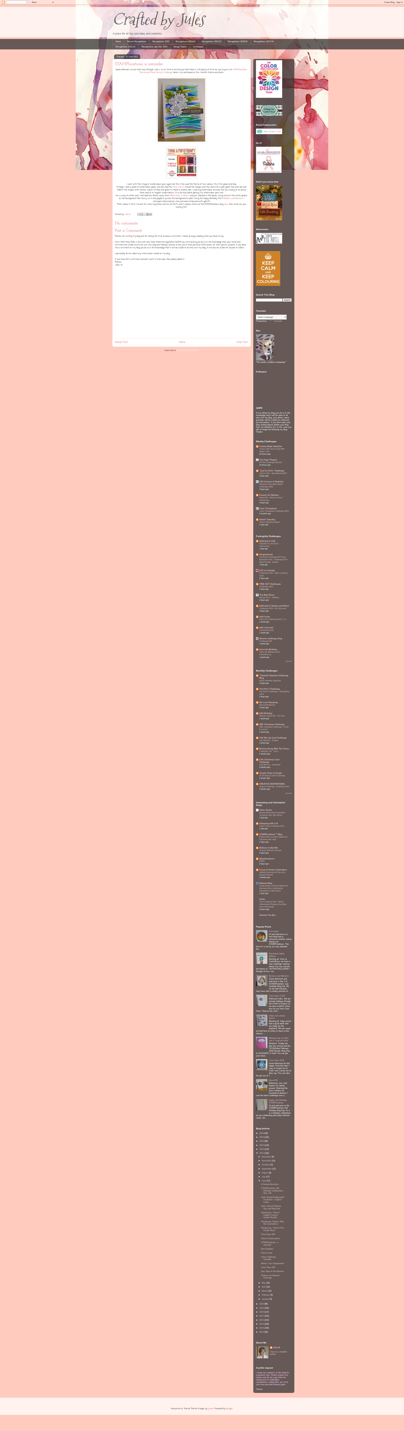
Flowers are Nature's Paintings (270, 1276)
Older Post (242, 342)
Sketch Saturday (267, 519)
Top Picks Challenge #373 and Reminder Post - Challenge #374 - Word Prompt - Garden (274, 559)
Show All (288, 661)
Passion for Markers (269, 495)
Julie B (276, 1347)
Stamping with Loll (268, 823)
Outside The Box (267, 915)
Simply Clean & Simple (270, 773)
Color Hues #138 (276, 1060)
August (265, 1173)
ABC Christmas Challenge (272, 724)
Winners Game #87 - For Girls (272, 716)
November (267, 1160)
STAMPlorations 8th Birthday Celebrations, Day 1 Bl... (272, 1190)
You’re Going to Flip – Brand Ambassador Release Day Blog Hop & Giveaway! (272, 904)
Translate (278, 321)
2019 (261, 1308)
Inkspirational (266, 554)
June (264, 1181)
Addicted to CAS (267, 541)
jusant (211, 1408)
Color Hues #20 (268, 1234)
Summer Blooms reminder (270, 850)
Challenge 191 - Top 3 (268, 751)
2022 (261, 1149)
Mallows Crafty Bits (268, 848)
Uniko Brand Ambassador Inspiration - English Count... (272, 1199)
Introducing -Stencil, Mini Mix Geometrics (272, 1222)
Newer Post (121, 342)
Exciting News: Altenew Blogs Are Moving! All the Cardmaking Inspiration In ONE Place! (273, 888)
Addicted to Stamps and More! (274, 606)
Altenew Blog (265, 883)
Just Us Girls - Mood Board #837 (273, 473)
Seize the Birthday (268, 649)
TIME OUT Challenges (270, 584)
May (264, 1283)
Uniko (262, 899)
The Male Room (267, 595)
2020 (261, 1304)
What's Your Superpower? (272, 1263)
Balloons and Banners (233, 198)
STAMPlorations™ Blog (270, 834)
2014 (261, 1328)
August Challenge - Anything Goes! (274, 786)
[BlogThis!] (141, 214)
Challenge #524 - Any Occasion (272, 608)
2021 (261, 1153)
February (266, 1295)
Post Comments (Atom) (188, 350)
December (267, 1157)
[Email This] (138, 214)
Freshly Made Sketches (270, 446)
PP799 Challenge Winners (270, 462)
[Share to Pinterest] (150, 214)
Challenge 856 (265, 641)
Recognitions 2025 (160, 41)
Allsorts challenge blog (270, 638)
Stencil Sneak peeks (270, 1238)
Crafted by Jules (158, 19)
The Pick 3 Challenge (269, 689)
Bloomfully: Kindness (179, 195)
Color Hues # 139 (277, 996)
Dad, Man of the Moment (272, 1271)
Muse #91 (273, 1080)
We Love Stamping (268, 702)
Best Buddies (267, 1249)
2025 (261, 1137)
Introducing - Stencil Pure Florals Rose (272, 1229)
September (267, 1169)
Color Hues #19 (268, 1267)
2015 (261, 1324)
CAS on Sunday (267, 570)
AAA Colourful (266, 627)
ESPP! (262, 861)
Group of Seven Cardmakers (273, 870)
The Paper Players (268, 460)
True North (274, 931)
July (264, 1176)
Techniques (198, 47)
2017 (261, 1316)
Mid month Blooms (267, 705)
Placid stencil (178, 187)
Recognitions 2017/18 (263, 41)
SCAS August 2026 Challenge (272, 776)
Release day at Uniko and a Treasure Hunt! (278, 1039)
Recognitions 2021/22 (211, 41)
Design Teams (180, 47)
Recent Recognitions (136, 41)
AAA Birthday (265, 713)
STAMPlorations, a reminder (269, 1243)
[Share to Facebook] (147, 214)
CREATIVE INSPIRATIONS (272, 784)
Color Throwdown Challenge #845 (274, 511)
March (265, 1291)
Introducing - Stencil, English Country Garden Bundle (270, 1215)
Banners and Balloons (279, 976)
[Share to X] (144, 214)
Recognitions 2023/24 (185, 41)
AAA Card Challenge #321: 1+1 (272, 619)
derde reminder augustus (270, 681)
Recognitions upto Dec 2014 (154, 47)
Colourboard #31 (266, 630)
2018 (261, 1312)
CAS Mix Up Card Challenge (273, 738)
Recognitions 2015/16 (125, 47)
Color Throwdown (268, 508)
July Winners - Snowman (270, 765)
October (266, 1164)
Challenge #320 (266, 587)
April (264, 1287)
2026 (261, 1133)
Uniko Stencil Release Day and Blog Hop (271, 1207)
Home (118, 41)
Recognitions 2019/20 (237, 41)
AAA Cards (264, 617)
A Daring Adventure (270, 1184)
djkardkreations (266, 858)
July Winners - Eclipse (268, 740)
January (266, 1299)
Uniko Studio (265, 810)
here (226, 204)
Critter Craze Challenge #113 (271, 826)
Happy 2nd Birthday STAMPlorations (278, 1101)
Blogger (229, 1408)
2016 (261, 1320)
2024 (261, 1141)
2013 (261, 1332)
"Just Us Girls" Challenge (271, 471)
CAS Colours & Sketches (271, 481)
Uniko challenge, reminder (268, 1258)
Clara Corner (266, 1253)
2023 (261, 1145)
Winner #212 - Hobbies (269, 597)
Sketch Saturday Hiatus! (269, 522)
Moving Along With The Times (274, 749)
